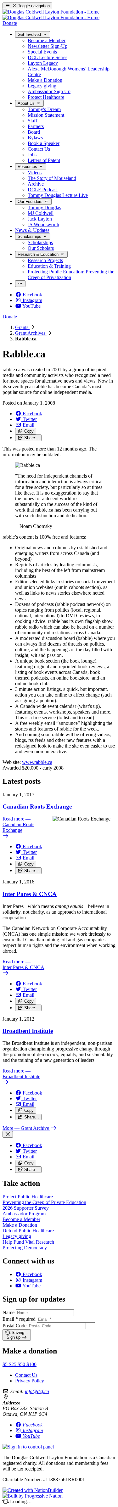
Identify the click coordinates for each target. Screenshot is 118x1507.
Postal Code (14, 1325)
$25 (13, 1364)
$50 (22, 1364)
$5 (6, 1364)
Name (8, 1312)
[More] (20, 283)
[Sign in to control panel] (28, 1446)
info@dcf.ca (37, 1391)
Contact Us (26, 1375)
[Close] (8, 1134)
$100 (31, 1364)
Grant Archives (31, 333)
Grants (22, 327)
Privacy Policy (29, 1380)
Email (19, 1319)
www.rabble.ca (37, 762)
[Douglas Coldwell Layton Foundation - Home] (51, 14)
